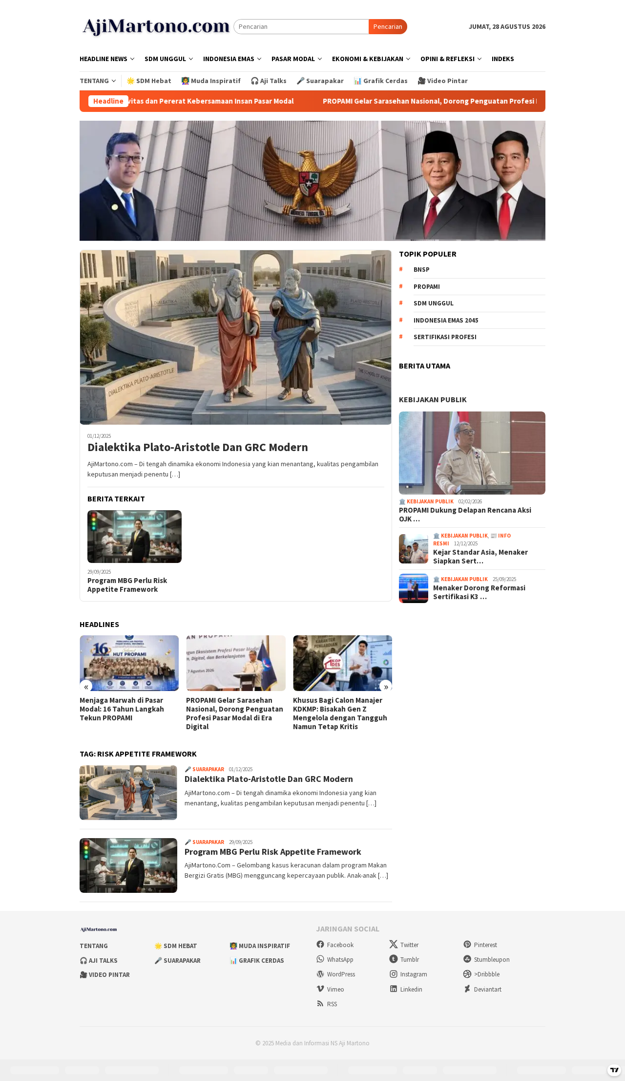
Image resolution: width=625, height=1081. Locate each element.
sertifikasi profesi (445, 337)
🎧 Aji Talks (99, 960)
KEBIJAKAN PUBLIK (433, 399)
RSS (332, 1004)
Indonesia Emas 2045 (446, 320)
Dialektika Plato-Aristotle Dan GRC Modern (197, 447)
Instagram (413, 974)
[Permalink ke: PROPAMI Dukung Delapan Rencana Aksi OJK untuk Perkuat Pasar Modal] (472, 453)
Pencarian (388, 26)
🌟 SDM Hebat (175, 946)
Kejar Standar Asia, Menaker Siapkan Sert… (480, 556)
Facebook (340, 945)
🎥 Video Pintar (105, 975)
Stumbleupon (492, 959)
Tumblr (409, 959)
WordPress (341, 974)
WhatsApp (340, 959)
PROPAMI (427, 286)
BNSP (422, 270)
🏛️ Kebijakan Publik (426, 501)
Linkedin (411, 989)
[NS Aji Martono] (156, 26)
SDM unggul (434, 304)
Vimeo (335, 989)
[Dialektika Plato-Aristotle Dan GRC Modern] (236, 337)
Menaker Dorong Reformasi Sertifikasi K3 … (479, 592)
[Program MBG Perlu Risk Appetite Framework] (134, 536)
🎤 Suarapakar (204, 769)
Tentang (94, 946)
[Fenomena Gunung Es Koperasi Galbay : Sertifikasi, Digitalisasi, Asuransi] (342, 663)
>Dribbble (487, 974)
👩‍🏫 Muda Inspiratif (259, 946)
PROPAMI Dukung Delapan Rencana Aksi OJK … (465, 514)
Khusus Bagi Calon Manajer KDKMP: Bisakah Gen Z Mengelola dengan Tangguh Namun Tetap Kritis (233, 713)
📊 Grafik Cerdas (256, 960)
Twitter (409, 945)
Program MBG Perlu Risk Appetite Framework (127, 585)
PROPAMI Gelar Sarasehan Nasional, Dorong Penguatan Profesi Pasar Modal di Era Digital (410, 101)
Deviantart (487, 989)
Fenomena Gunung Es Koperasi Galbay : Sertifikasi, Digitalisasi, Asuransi (341, 709)
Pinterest (485, 945)
